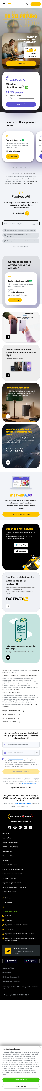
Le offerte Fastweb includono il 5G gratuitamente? (21, 230)
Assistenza (8, 902)
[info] (23, 86)
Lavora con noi (9, 929)
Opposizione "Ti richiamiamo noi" (12, 869)
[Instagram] (15, 827)
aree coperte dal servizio (26, 98)
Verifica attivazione (11, 911)
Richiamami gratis (21, 771)
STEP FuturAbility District (10, 847)
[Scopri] (8, 337)
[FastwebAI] (27, 4)
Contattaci (8, 898)
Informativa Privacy (8, 968)
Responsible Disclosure (9, 865)
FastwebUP (8, 920)
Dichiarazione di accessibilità (11, 981)
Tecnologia (5, 860)
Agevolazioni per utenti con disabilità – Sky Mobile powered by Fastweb (20, 939)
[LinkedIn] (20, 827)
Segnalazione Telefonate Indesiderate (16, 925)
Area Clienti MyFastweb (22, 804)
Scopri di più (19, 213)
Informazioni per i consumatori (12, 874)
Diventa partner (7, 851)
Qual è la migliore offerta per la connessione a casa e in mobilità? (22, 241)
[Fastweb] (9, 4)
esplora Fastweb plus (21, 514)
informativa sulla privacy (16, 759)
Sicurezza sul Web (8, 856)
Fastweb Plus (6, 838)
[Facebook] (9, 827)
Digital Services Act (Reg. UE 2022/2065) (15, 887)
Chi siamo (5, 833)
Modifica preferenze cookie (10, 977)
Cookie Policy (6, 972)
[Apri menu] (3, 4)
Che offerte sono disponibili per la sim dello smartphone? (19, 235)
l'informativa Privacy (22, 246)
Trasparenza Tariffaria (9, 878)
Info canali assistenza (9, 892)
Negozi (7, 907)
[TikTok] (30, 827)
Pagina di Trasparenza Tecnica (12, 883)
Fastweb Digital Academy (10, 842)
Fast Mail (8, 916)
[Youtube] (25, 827)
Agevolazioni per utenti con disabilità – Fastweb (19, 934)
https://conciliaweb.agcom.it (10, 689)
